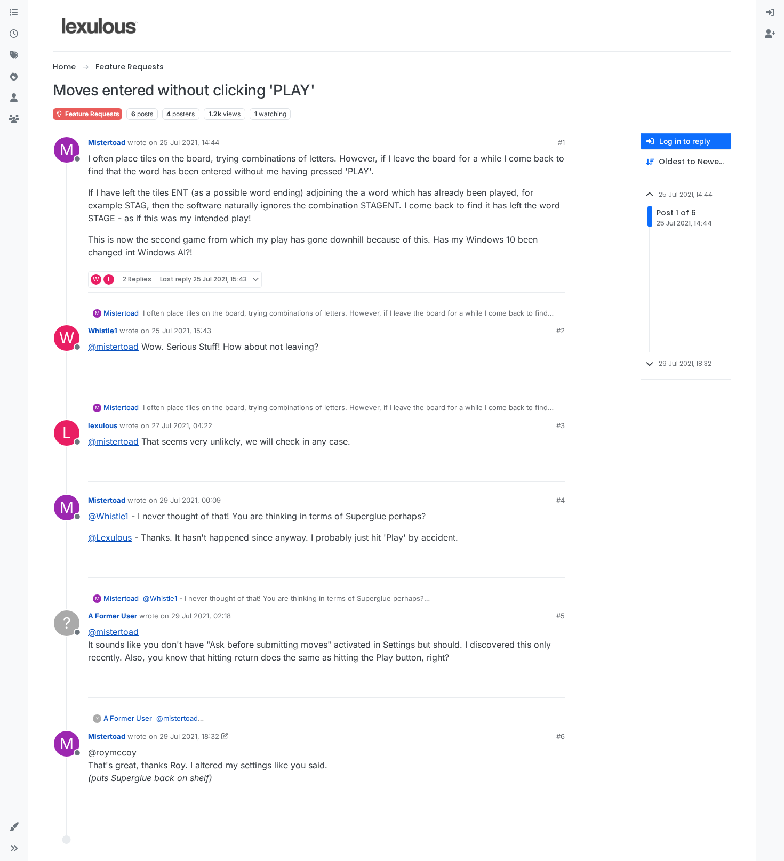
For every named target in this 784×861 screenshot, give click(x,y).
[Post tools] (555, 279)
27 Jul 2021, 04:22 (181, 425)
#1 (561, 142)
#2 (560, 330)
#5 (560, 615)
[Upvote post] (515, 279)
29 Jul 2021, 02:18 (201, 615)
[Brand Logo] (100, 25)
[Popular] (13, 76)
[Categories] (13, 12)
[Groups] (13, 119)
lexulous (102, 425)
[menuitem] (770, 12)
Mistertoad (106, 142)
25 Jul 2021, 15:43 (181, 330)
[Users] (13, 98)
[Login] (770, 12)
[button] (13, 826)
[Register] (770, 34)
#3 (560, 425)
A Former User (112, 615)
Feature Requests (91, 114)
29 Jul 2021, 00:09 (190, 500)
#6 (560, 736)
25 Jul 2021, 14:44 (189, 142)
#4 (560, 500)
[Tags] (13, 55)
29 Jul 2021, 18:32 (189, 736)
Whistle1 (102, 330)
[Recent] (13, 34)
